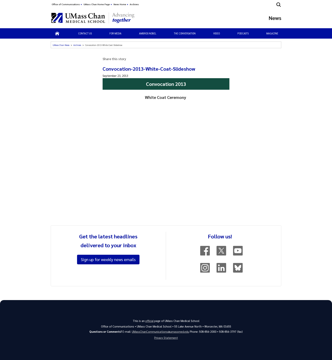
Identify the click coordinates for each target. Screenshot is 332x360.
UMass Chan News (61, 45)
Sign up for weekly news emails (108, 259)
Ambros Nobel (147, 33)
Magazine (272, 33)
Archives (134, 4)
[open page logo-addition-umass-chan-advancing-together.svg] (123, 18)
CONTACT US (85, 33)
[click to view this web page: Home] (57, 33)
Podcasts (243, 33)
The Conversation (185, 33)
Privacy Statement (166, 337)
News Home (120, 4)
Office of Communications (66, 4)
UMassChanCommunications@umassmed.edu (160, 331)
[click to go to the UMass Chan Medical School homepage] (78, 17)
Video (216, 33)
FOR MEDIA (115, 33)
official (149, 321)
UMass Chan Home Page (97, 4)
